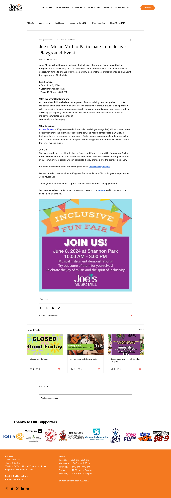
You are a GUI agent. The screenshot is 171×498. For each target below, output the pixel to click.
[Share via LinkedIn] (52, 308)
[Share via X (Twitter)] (46, 308)
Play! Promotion (98, 23)
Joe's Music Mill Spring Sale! (83, 359)
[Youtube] (27, 488)
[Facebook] (12, 488)
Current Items (44, 23)
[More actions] (130, 39)
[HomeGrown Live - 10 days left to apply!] (126, 344)
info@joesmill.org (20, 476)
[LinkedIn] (22, 488)
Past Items (59, 23)
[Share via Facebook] (40, 308)
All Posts (30, 23)
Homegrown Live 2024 (78, 23)
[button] (47, 7)
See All (141, 329)
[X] (17, 488)
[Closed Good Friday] (45, 344)
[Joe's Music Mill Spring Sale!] (85, 344)
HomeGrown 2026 (117, 23)
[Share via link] (59, 308)
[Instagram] (6, 488)
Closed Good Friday (39, 359)
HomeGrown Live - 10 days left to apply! (125, 360)
